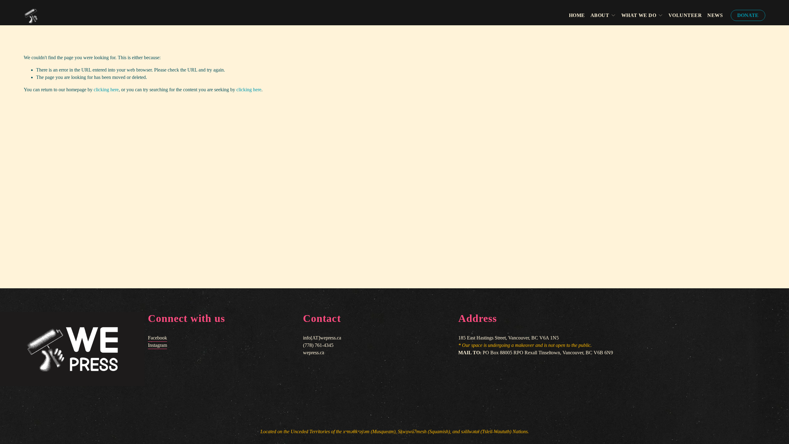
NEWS (715, 15)
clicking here (106, 89)
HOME (577, 15)
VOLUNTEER (685, 15)
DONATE (747, 15)
